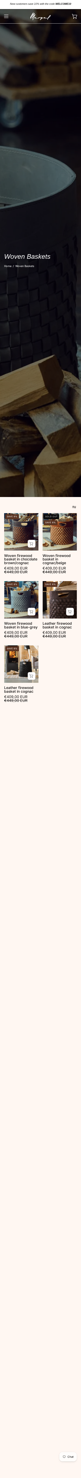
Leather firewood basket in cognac (57, 625)
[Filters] (74, 507)
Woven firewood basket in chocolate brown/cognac (20, 559)
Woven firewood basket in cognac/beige (57, 559)
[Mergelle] (40, 16)
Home (7, 266)
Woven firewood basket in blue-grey (21, 625)
